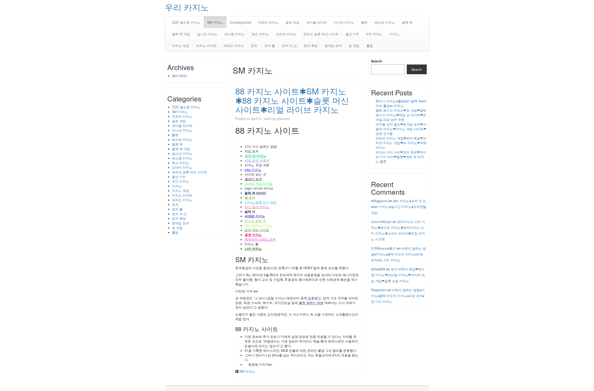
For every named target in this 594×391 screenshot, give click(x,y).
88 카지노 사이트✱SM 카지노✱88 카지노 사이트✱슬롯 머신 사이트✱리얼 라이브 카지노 (292, 100)
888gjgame (379, 200)
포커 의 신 (289, 45)
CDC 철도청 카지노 (186, 22)
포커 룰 (269, 45)
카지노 (394, 34)
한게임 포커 (333, 45)
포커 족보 (311, 45)
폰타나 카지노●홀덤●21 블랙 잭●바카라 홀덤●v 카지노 (401, 103)
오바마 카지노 (286, 34)
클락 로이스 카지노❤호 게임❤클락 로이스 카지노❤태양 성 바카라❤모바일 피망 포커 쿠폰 (401, 115)
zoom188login (381, 221)
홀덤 (369, 45)
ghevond (283, 118)
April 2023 (179, 75)
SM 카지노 (215, 22)
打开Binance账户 (383, 248)
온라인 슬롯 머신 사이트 (321, 34)
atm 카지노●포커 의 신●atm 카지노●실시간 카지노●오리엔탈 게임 (398, 206)
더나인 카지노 (344, 22)
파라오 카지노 (233, 45)
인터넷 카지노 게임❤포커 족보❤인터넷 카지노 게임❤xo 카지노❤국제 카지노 (401, 143)
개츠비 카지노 (268, 22)
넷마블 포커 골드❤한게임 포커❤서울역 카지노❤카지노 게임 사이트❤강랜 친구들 (401, 129)
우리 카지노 (187, 7)
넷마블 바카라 (316, 22)
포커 (254, 45)
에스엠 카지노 (234, 34)
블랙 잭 (407, 22)
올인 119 (351, 34)
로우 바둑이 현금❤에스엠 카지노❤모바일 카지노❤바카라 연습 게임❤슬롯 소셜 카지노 (398, 275)
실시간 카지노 (207, 34)
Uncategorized (240, 22)
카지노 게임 (180, 45)
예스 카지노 (260, 34)
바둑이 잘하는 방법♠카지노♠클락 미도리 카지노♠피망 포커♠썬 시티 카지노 (398, 254)
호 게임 (354, 45)
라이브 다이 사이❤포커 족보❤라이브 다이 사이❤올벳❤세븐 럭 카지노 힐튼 (401, 157)
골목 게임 (292, 22)
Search (376, 61)
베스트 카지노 (384, 22)
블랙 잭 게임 (181, 34)
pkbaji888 (378, 269)
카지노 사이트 (206, 45)
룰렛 (364, 22)
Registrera (378, 290)
